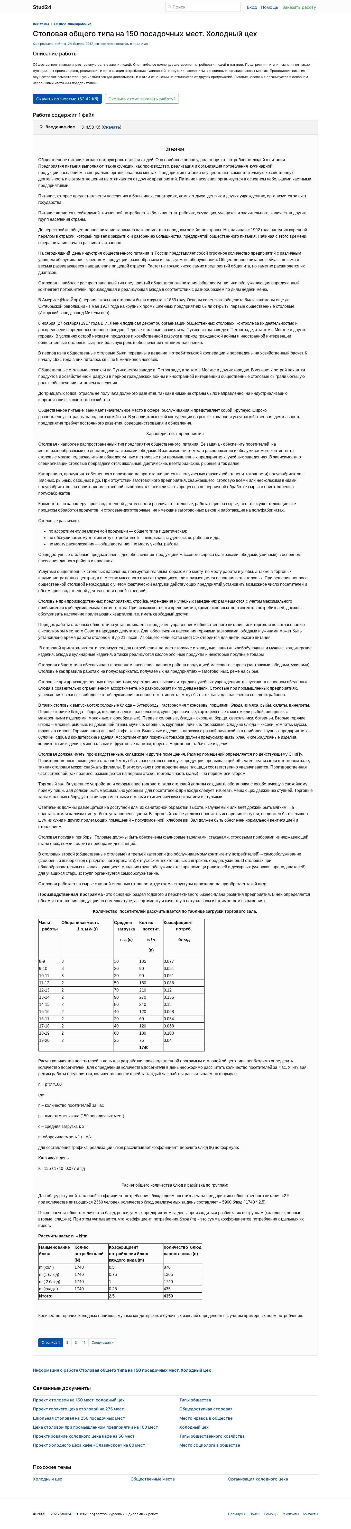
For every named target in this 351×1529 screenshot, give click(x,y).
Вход (252, 7)
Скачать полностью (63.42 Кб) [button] (67, 98)
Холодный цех (194, 1427)
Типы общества (195, 1399)
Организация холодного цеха (258, 1479)
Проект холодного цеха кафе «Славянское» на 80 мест (89, 1445)
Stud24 (65, 1514)
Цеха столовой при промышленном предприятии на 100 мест (95, 1427)
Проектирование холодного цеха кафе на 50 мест (84, 1436)
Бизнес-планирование (73, 24)
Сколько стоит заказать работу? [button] (142, 98)
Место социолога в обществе (209, 1445)
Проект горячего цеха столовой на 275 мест (78, 1408)
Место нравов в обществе (206, 1418)
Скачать (111, 127)
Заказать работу (299, 7)
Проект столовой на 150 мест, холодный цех (79, 1399)
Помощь (269, 7)
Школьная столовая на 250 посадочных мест (79, 1418)
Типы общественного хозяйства (212, 1436)
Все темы (41, 24)
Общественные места (153, 1479)
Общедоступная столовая (206, 1408)
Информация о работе (122, 1370)
